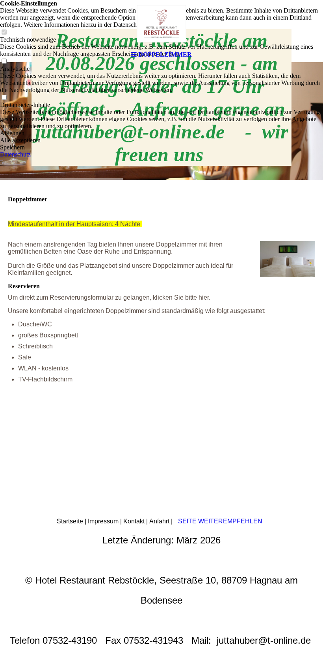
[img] (161, 23)
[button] (161, 133)
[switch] (4, 97)
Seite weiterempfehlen (220, 521)
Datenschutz (15, 154)
